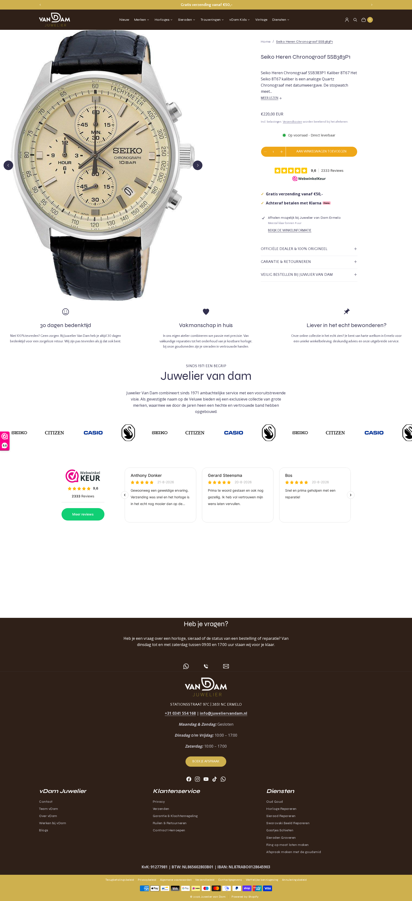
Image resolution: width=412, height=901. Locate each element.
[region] (206, 4)
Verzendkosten (292, 121)
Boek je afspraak (205, 761)
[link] (304, 41)
